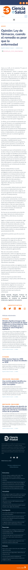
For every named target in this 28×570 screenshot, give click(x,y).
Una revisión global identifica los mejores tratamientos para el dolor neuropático (14, 383)
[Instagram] (20, 3)
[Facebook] (23, 3)
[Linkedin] (27, 3)
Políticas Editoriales (14, 467)
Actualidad (5, 319)
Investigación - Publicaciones (10, 379)
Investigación (6, 510)
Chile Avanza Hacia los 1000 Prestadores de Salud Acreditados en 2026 (14, 360)
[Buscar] (26, 16)
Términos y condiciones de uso (14, 465)
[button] (14, 19)
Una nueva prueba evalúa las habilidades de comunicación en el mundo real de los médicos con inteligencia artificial (13, 558)
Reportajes (5, 527)
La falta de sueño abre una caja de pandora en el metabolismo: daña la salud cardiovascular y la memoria (12, 537)
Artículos (5, 546)
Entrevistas (5, 473)
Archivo (3, 26)
